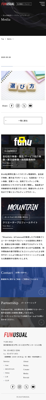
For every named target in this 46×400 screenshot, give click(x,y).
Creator (26, 369)
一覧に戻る (23, 120)
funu (6, 365)
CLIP (7, 380)
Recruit (26, 378)
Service (6, 361)
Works (25, 365)
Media (9, 39)
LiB (6, 377)
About (25, 361)
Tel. (11, 350)
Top (2, 39)
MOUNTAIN (9, 369)
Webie (7, 373)
